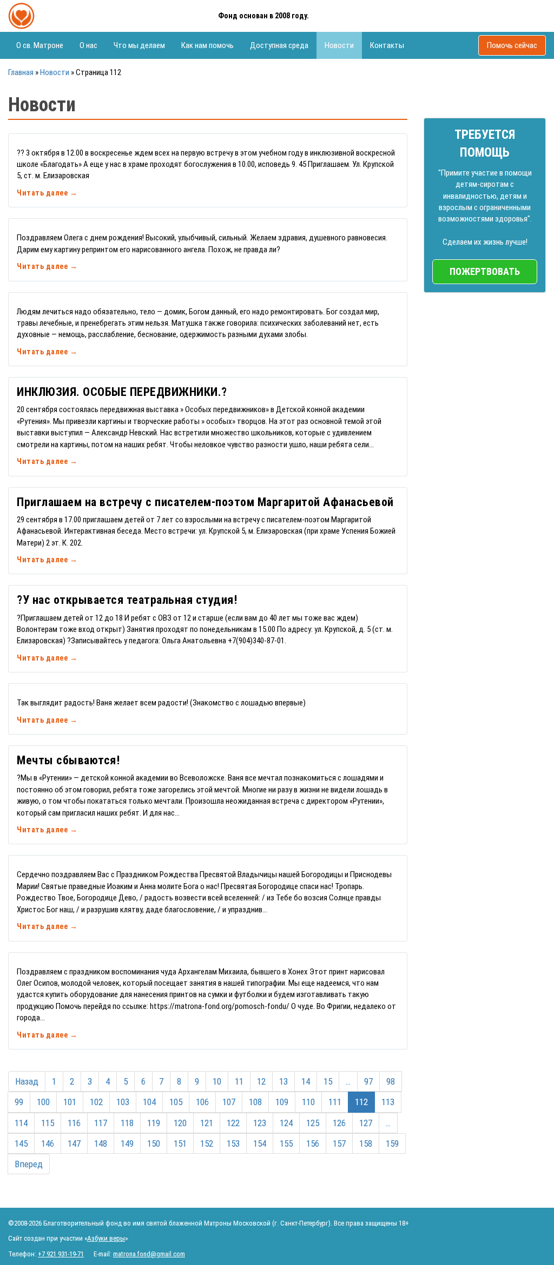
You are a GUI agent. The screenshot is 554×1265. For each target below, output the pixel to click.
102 (96, 1101)
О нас (88, 45)
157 (339, 1143)
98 (390, 1081)
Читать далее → (47, 193)
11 (239, 1081)
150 (153, 1143)
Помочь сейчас (512, 45)
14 (305, 1081)
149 (127, 1143)
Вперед (29, 1164)
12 (261, 1081)
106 (202, 1101)
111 (334, 1101)
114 (21, 1123)
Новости (339, 45)
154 (259, 1143)
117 (100, 1123)
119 (153, 1123)
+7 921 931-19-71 (61, 1254)
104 (149, 1101)
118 (127, 1123)
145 (21, 1143)
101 (69, 1101)
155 (286, 1143)
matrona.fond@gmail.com (149, 1254)
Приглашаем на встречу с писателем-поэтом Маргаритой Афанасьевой (205, 502)
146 (47, 1143)
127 (365, 1123)
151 (180, 1143)
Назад (26, 1081)
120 (180, 1123)
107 (228, 1101)
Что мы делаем (139, 45)
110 (308, 1101)
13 (283, 1081)
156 (312, 1143)
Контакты (387, 45)
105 (175, 1101)
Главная (21, 72)
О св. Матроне (39, 45)
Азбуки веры (106, 1238)
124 (286, 1123)
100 (43, 1101)
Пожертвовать (485, 271)
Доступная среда (279, 45)
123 (259, 1123)
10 (217, 1081)
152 (206, 1143)
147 (74, 1143)
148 (100, 1143)
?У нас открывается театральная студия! (127, 600)
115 (47, 1123)
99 (19, 1101)
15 (328, 1081)
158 (365, 1143)
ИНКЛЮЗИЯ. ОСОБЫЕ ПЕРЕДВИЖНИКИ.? (122, 392)
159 (392, 1143)
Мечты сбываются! (68, 760)
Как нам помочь (207, 45)
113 (387, 1101)
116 (74, 1123)
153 (233, 1143)
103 (122, 1101)
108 (255, 1101)
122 (233, 1123)
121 (206, 1123)
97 (368, 1081)
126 (339, 1123)
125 (312, 1123)
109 (281, 1101)
